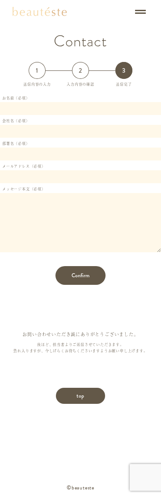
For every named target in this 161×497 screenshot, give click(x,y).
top (80, 396)
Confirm (80, 275)
